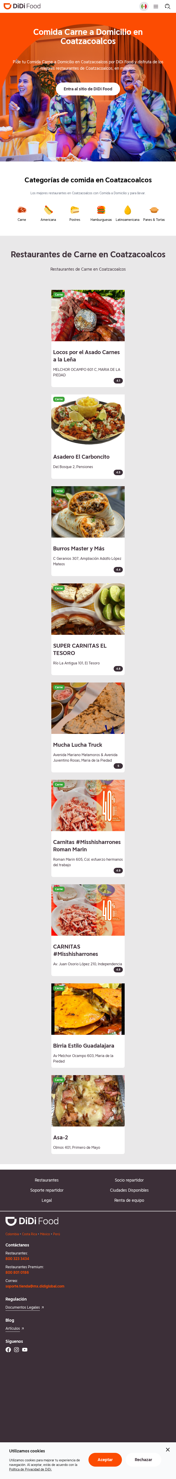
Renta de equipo (129, 1200)
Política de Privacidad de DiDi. (30, 1469)
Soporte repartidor (46, 1190)
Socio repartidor (129, 1180)
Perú (56, 1234)
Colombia (12, 1234)
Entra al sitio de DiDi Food (88, 88)
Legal (47, 1200)
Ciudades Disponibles (129, 1190)
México (45, 1234)
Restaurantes (47, 1180)
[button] (88, 89)
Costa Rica (29, 1234)
